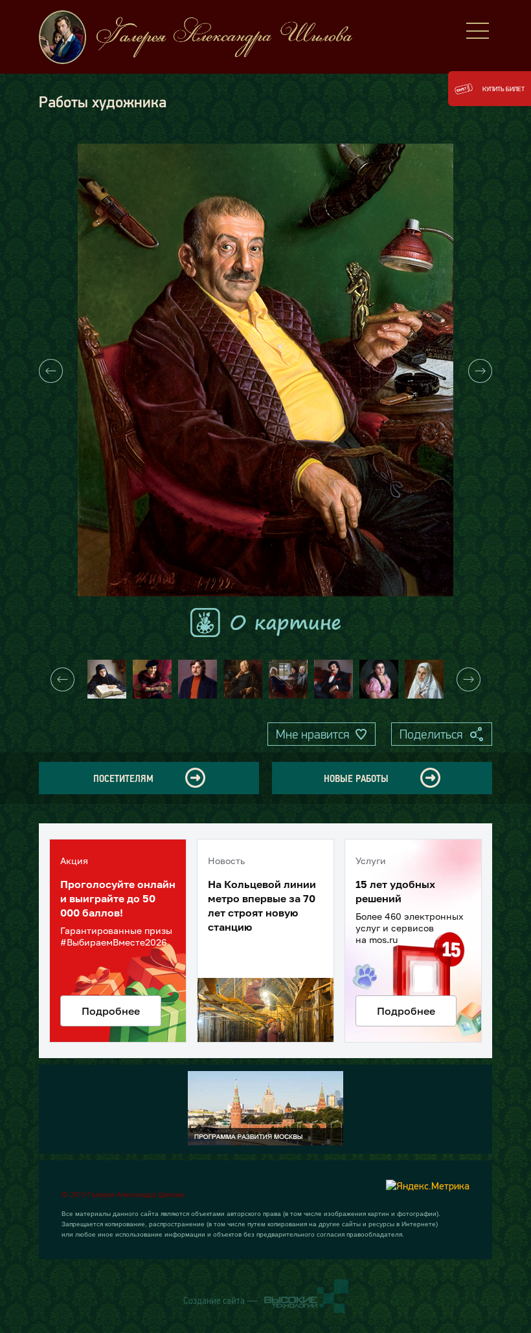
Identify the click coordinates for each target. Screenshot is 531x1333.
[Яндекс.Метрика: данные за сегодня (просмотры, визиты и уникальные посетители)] (427, 1185)
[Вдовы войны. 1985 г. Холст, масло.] (288, 679)
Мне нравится (312, 734)
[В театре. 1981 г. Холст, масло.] (152, 679)
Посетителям (123, 778)
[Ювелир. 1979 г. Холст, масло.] (197, 679)
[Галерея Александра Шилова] (207, 37)
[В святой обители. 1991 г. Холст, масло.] (106, 679)
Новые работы (356, 778)
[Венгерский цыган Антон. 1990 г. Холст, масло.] (333, 679)
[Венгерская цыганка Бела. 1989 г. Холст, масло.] (378, 679)
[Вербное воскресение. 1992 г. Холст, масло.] (424, 679)
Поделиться (431, 734)
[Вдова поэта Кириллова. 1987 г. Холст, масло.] (242, 679)
